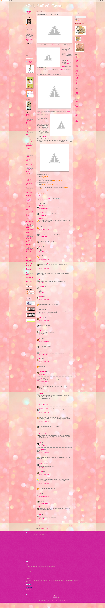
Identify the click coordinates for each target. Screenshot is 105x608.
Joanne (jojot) (41, 212)
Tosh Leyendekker (77, 118)
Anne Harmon (76, 91)
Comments (30, 293)
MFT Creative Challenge (28, 198)
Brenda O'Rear (76, 96)
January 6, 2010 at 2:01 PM (44, 412)
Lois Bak (77, 110)
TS (26, 272)
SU (26, 253)
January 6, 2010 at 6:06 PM (44, 452)
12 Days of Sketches (28, 115)
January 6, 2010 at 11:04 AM (44, 348)
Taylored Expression (28, 255)
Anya (27, 128)
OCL (27, 214)
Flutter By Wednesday (28, 160)
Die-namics (28, 148)
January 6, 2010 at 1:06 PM (44, 381)
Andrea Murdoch (77, 57)
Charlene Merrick (77, 98)
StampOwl (41, 233)
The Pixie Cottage (29, 265)
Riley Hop (28, 232)
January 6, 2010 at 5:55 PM (44, 445)
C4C (27, 134)
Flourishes (28, 156)
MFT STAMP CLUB (29, 202)
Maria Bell (76, 80)
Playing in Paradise (29, 229)
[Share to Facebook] (58, 198)
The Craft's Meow (29, 262)
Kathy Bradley (76, 108)
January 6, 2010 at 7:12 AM (44, 276)
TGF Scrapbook (29, 260)
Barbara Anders (76, 61)
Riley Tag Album (29, 238)
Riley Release (28, 237)
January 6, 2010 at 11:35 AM (44, 361)
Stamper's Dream (29, 251)
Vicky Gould (76, 121)
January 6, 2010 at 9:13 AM (44, 320)
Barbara (40, 351)
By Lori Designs (29, 133)
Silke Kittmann (77, 83)
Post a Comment (41, 521)
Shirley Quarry (76, 115)
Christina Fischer (42, 371)
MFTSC (43, 199)
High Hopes (28, 173)
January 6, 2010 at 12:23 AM (44, 242)
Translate (79, 20)
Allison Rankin (42, 486)
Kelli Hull (41, 393)
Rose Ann (41, 296)
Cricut (27, 146)
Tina (40, 493)
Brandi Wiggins (76, 93)
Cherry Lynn (28, 139)
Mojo (27, 209)
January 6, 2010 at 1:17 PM (44, 390)
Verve (27, 275)
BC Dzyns (28, 130)
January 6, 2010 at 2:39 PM (44, 421)
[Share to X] (57, 198)
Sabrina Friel (76, 112)
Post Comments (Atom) (44, 528)
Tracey (40, 442)
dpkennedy (41, 205)
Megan (40, 338)
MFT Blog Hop (28, 195)
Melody (40, 358)
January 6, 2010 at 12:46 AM (44, 251)
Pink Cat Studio (29, 226)
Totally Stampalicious (28, 269)
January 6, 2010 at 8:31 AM (44, 292)
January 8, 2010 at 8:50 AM (44, 518)
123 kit (27, 117)
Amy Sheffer (41, 449)
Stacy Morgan (41, 317)
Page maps (28, 218)
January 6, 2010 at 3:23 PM (44, 430)
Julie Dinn (41, 378)
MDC (27, 190)
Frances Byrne (76, 66)
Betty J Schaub (42, 239)
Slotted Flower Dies (29, 244)
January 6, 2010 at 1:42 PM (44, 404)
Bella (27, 131)
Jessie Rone (76, 69)
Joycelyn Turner (77, 74)
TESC (27, 259)
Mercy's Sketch (29, 192)
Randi (40, 506)
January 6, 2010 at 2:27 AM (44, 259)
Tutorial (27, 274)
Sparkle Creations (29, 247)
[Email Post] (53, 198)
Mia (40, 226)
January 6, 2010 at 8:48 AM (44, 299)
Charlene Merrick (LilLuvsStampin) (45, 408)
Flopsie (27, 154)
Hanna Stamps (29, 169)
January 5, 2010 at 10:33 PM (44, 208)
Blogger (64, 600)
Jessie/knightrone (42, 500)
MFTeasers (28, 206)
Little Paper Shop (29, 186)
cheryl (40, 255)
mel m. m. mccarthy (43, 478)
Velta (40, 455)
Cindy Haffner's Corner (44, 5)
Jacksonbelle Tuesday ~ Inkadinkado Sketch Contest (29, 176)
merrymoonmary (55, 600)
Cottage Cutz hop (29, 145)
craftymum (41, 330)
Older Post (70, 525)
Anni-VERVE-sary (29, 126)
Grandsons (28, 167)
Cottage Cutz (28, 143)
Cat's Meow (28, 136)
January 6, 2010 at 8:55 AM (44, 306)
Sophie (27, 246)
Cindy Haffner (43, 198)
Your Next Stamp (29, 281)
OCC (27, 212)
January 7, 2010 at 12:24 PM (44, 503)
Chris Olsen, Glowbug (43, 263)
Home (54, 525)
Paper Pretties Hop (29, 221)
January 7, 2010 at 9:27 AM (44, 496)
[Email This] (55, 198)
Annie (40, 279)
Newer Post (39, 525)
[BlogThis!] (56, 198)
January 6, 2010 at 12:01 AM (44, 236)
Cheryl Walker (41, 286)
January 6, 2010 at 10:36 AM (44, 334)
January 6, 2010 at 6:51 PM (44, 467)
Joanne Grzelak (76, 71)
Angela (40, 246)
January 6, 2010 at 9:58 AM (44, 327)
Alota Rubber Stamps (28, 121)
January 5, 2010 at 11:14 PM (44, 229)
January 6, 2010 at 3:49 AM (44, 268)
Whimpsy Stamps (29, 277)
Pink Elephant (28, 227)
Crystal (40, 345)
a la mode (28, 118)
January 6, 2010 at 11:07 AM (44, 354)
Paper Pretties (28, 219)
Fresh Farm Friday (29, 164)
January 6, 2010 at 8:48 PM (44, 474)
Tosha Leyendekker (43, 433)
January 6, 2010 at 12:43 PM (44, 374)
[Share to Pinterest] (59, 198)
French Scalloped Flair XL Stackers (29, 162)
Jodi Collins (41, 218)
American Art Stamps (28, 123)
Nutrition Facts (40, 534)
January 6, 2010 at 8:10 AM (44, 282)
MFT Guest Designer (28, 200)
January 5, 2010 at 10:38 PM (44, 215)
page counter (28, 589)
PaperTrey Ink (28, 224)
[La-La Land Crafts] (80, 34)
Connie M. (41, 471)
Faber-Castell (28, 153)
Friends (27, 166)
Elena (40, 514)
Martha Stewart (29, 189)
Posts (29, 291)
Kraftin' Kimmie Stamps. (29, 180)
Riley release (28, 235)
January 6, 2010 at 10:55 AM (44, 341)
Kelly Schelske (42, 424)
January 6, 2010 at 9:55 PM (44, 483)
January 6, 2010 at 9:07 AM (44, 313)
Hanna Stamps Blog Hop (29, 171)
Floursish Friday (29, 157)
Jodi (40, 384)
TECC (27, 257)
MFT (40, 199)
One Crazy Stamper (28, 216)
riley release (28, 234)
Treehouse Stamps (29, 271)
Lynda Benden (76, 78)
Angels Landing (29, 125)
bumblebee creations (43, 463)
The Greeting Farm (29, 263)
